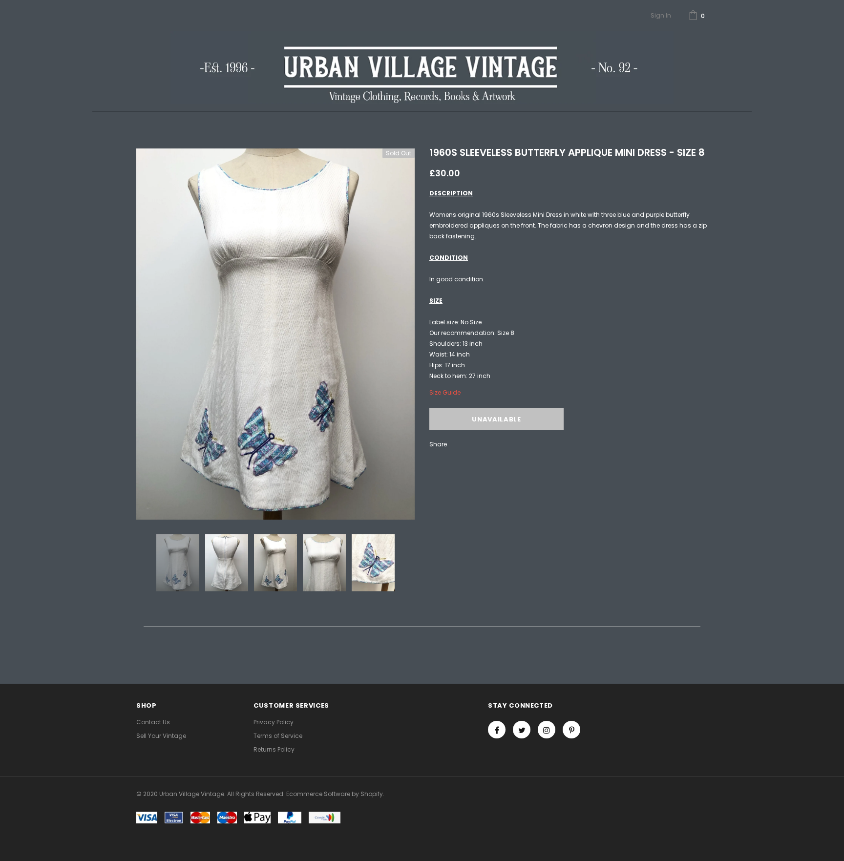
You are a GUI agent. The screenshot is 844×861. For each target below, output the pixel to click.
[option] (275, 334)
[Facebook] (497, 729)
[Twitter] (521, 729)
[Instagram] (546, 729)
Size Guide (445, 392)
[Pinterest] (571, 729)
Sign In (661, 15)
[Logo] (421, 67)
